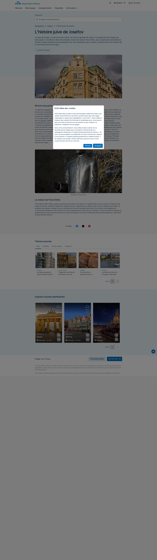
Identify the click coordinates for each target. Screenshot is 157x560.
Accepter (98, 146)
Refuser (87, 146)
